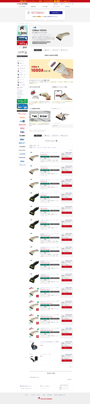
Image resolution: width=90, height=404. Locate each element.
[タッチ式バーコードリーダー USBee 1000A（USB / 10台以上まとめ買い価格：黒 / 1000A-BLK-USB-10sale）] (34, 279)
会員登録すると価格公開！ (68, 152)
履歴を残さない (70, 379)
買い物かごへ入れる (67, 158)
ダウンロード (55, 50)
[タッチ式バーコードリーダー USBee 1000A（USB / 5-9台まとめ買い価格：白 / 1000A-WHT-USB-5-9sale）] (34, 238)
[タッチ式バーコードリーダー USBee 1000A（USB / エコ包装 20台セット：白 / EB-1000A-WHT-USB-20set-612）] (34, 333)
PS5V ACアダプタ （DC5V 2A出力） (45, 354)
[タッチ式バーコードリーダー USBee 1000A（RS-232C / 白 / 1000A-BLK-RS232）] (34, 171)
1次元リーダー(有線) (43, 34)
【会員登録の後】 (49, 16)
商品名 (38, 147)
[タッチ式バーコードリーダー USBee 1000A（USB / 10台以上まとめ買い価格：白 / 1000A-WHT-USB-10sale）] (34, 252)
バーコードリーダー (36, 34)
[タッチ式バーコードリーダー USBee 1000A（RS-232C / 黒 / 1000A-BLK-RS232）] (34, 211)
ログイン (63, 3)
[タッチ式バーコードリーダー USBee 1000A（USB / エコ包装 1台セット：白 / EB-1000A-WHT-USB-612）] (34, 292)
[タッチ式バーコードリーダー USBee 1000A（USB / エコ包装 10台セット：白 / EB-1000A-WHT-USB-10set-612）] (34, 319)
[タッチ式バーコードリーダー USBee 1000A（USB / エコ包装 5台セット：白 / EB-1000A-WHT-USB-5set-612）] (34, 306)
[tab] (38, 50)
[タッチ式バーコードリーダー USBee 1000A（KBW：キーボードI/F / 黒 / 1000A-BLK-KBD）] (34, 225)
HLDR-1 (53, 126)
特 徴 (38, 50)
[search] (49, 4)
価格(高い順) (49, 147)
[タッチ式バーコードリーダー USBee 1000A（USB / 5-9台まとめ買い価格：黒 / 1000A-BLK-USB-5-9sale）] (34, 265)
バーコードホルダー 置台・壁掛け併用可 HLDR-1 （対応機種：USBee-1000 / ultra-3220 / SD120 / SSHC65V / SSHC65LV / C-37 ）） (49, 342)
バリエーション (64, 50)
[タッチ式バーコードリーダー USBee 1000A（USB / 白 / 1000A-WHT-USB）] (34, 157)
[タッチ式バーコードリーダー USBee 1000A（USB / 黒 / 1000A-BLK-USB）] (34, 198)
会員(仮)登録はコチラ (56, 12)
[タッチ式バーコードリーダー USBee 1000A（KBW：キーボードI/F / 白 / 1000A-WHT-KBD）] (34, 184)
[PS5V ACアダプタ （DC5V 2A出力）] (34, 359)
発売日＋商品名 (54, 147)
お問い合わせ (67, 6)
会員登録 (56, 3)
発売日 (41, 147)
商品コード (35, 147)
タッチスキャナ (49, 34)
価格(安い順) (44, 147)
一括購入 (38, 145)
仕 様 (46, 50)
